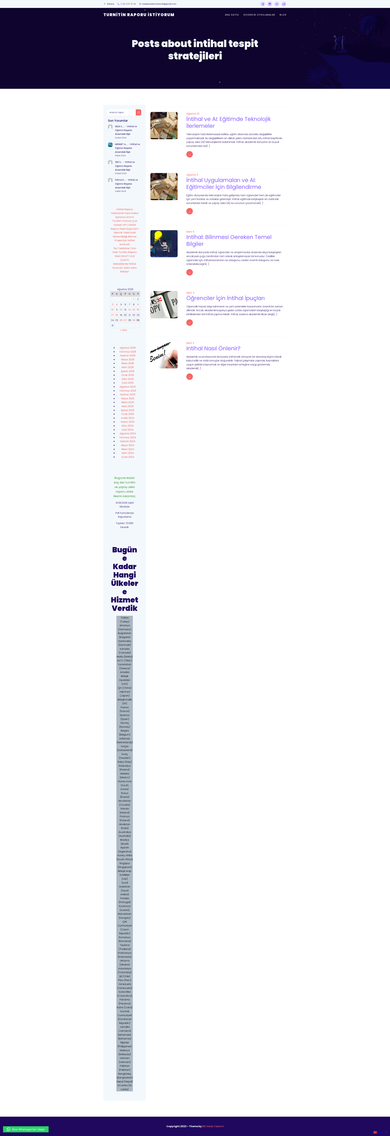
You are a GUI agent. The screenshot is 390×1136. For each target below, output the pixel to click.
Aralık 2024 (127, 418)
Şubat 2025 (127, 410)
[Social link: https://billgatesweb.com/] (263, 4)
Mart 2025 (128, 406)
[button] (26, 1129)
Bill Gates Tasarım (213, 1126)
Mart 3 (190, 343)
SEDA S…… (120, 126)
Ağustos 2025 (128, 387)
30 (137, 320)
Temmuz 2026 (127, 351)
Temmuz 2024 (127, 437)
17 (112, 315)
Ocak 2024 (127, 457)
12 (121, 309)
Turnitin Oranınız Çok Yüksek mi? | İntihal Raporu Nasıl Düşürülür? (125, 224)
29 (133, 320)
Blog (283, 14)
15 (134, 309)
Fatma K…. (120, 179)
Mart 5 (190, 231)
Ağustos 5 (192, 175)
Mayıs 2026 (127, 359)
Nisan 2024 (127, 449)
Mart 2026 (128, 367)
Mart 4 (190, 293)
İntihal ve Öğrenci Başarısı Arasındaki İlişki (126, 130)
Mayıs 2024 (127, 445)
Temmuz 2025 (127, 390)
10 (112, 309)
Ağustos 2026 (128, 348)
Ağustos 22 (192, 113)
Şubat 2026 (127, 371)
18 (117, 315)
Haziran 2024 (127, 441)
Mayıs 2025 (127, 398)
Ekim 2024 (128, 426)
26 (121, 320)
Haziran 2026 (127, 355)
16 (138, 309)
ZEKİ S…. (119, 162)
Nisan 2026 (127, 363)
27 (125, 320)
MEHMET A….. (121, 144)
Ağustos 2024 (128, 433)
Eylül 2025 (128, 383)
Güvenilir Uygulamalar (259, 14)
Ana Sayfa (232, 14)
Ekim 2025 (128, 379)
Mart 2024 (128, 453)
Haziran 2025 (127, 394)
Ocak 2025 (127, 414)
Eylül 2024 (128, 429)
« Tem (123, 330)
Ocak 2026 (127, 375)
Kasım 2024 (128, 422)
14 (129, 309)
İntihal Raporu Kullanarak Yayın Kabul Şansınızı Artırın (124, 213)
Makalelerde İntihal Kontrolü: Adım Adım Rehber (124, 267)
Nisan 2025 (127, 402)
